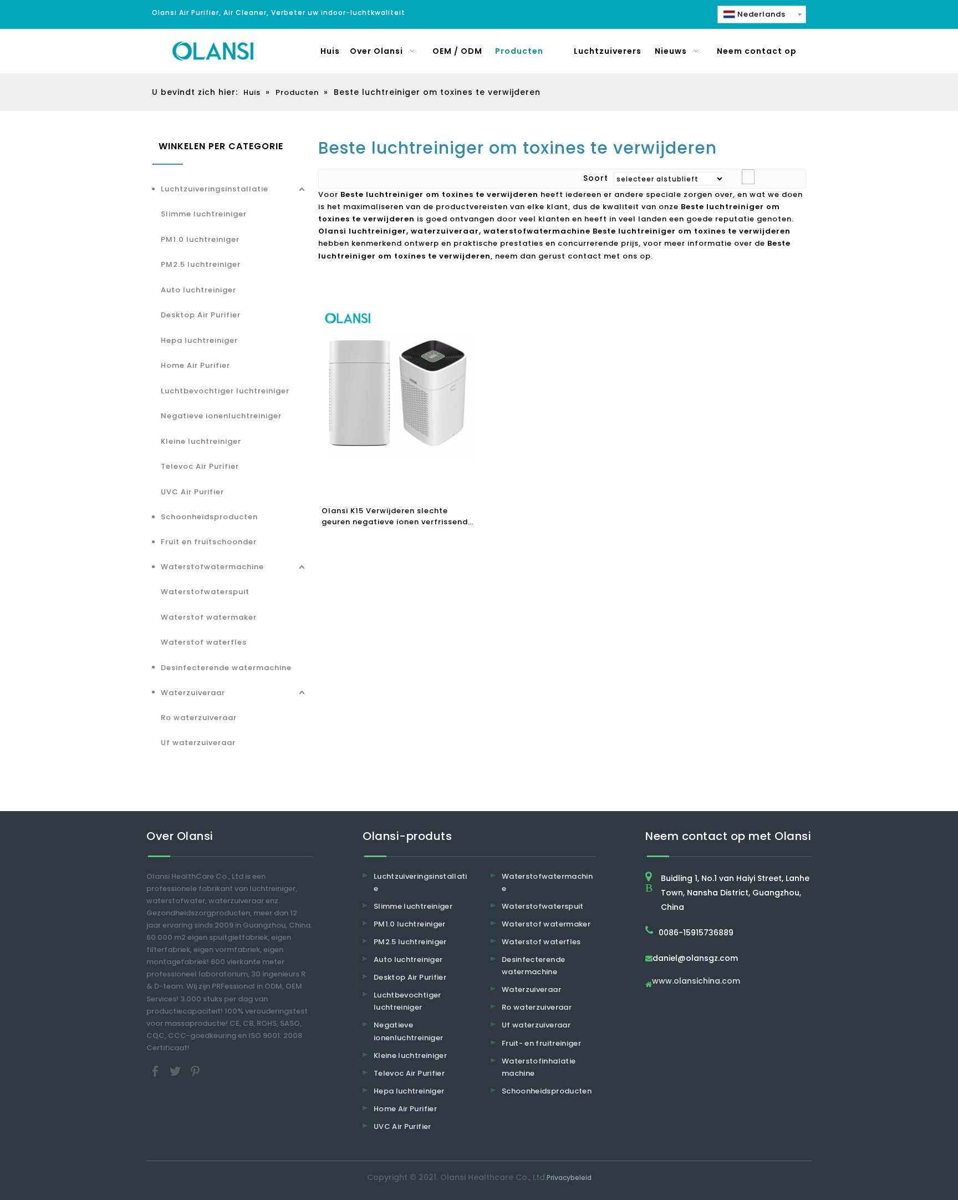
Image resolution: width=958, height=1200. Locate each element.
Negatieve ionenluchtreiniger (221, 416)
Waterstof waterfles (204, 642)
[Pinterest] (195, 1070)
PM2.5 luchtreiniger (201, 264)
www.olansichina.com (696, 981)
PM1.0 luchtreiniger (200, 239)
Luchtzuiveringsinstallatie (214, 189)
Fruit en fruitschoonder (209, 541)
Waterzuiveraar (193, 692)
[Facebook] (156, 1070)
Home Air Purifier (195, 365)
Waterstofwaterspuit (205, 591)
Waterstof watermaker (209, 617)
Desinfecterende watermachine (226, 667)
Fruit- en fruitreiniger (541, 1043)
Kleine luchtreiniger (201, 441)
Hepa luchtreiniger (199, 340)
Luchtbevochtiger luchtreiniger (225, 391)
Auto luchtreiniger (198, 290)
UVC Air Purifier (192, 492)
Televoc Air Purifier (200, 466)
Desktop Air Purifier (201, 315)
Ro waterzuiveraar (199, 717)
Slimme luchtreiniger (204, 214)
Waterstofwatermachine (212, 566)
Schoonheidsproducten (209, 517)
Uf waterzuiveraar (198, 742)
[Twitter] (176, 1070)
